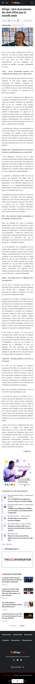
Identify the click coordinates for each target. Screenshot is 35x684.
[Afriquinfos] (17, 2)
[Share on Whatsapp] (12, 20)
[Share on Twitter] (9, 20)
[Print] (18, 20)
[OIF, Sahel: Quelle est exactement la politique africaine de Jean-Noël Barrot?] (28, 604)
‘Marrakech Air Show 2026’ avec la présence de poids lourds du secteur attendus (19, 528)
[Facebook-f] (14, 660)
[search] (32, 2)
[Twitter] (21, 660)
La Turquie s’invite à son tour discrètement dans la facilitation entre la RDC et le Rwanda (12, 580)
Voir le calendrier (7, 544)
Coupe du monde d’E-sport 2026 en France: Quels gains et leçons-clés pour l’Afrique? (12, 616)
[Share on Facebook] (6, 20)
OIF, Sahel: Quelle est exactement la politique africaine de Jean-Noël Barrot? (12, 605)
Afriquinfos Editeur (6, 25)
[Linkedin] (17, 660)
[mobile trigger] (3, 3)
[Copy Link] (15, 20)
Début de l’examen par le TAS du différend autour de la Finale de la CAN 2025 (20, 538)
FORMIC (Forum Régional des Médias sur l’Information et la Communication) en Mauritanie (20, 510)
